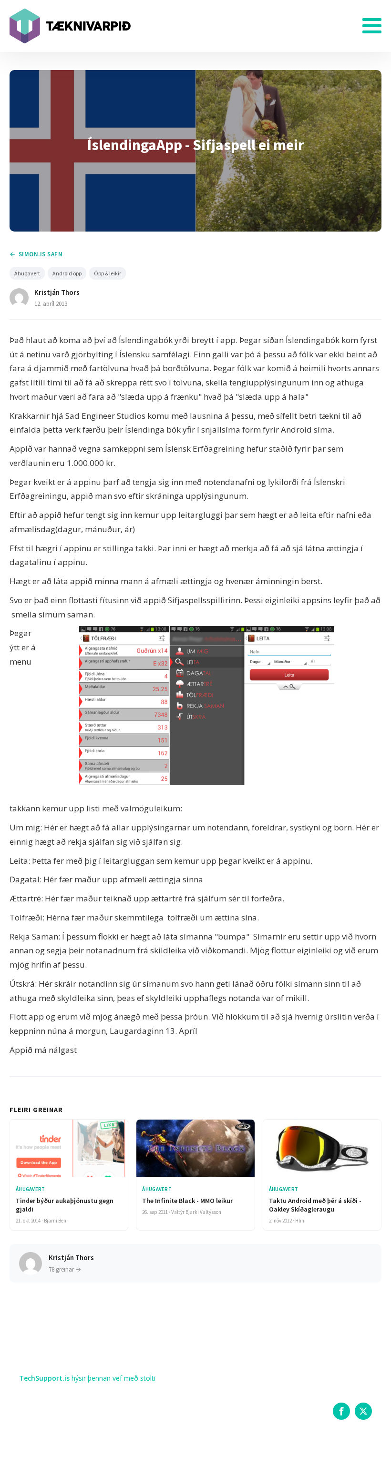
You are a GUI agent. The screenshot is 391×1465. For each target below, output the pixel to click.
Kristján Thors (57, 292)
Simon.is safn (40, 254)
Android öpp (67, 273)
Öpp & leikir (107, 273)
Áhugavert (27, 273)
